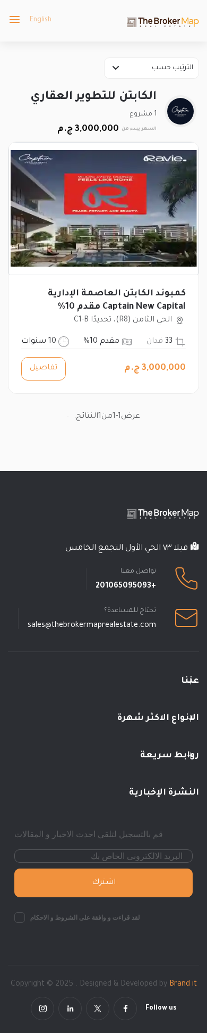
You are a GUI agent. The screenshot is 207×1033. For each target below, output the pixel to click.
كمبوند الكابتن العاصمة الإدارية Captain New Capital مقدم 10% (117, 300)
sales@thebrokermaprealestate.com (92, 626)
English (40, 20)
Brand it (183, 984)
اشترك (104, 883)
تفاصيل (43, 368)
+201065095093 (126, 586)
